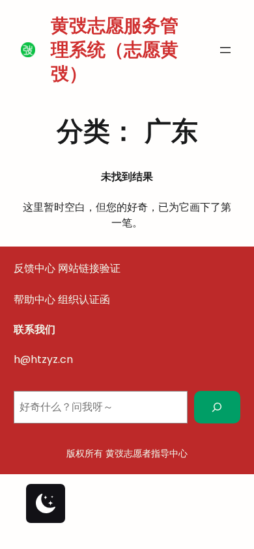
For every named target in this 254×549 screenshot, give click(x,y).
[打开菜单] (225, 50)
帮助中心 (34, 299)
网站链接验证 (89, 268)
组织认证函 (84, 299)
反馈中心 (34, 268)
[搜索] (217, 407)
